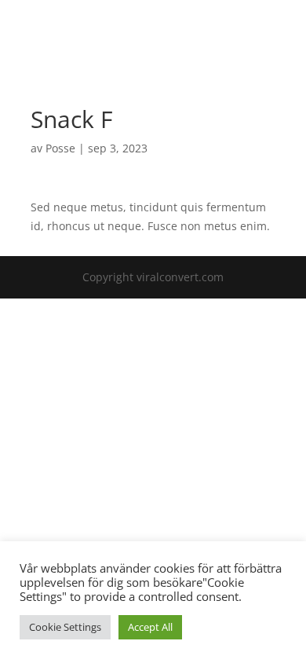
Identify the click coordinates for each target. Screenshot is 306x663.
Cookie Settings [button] (65, 627)
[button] (261, 28)
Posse (60, 148)
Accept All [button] (150, 627)
